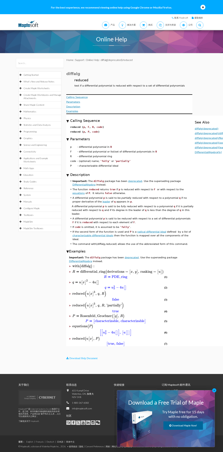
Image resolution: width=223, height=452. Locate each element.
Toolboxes (28, 215)
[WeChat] (98, 422)
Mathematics (30, 111)
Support (79, 59)
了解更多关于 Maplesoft (28, 421)
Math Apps (29, 168)
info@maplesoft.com (82, 408)
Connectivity (30, 151)
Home (69, 59)
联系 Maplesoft (181, 17)
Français (40, 441)
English (29, 441)
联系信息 (71, 384)
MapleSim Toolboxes (33, 228)
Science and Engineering (35, 144)
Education (28, 174)
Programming (30, 131)
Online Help (92, 59)
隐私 (81, 446)
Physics (27, 118)
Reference (28, 188)
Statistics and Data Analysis (37, 124)
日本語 (60, 441)
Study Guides (30, 181)
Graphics (28, 138)
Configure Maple (32, 208)
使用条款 (73, 446)
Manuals (28, 201)
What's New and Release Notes (39, 81)
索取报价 (198, 17)
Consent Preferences (94, 446)
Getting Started (31, 74)
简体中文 (70, 441)
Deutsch (50, 441)
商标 (108, 446)
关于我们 (23, 384)
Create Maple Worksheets (37, 88)
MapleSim (28, 221)
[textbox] (83, 266)
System (27, 195)
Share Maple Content (34, 104)
